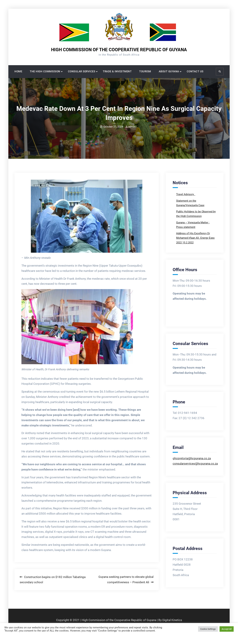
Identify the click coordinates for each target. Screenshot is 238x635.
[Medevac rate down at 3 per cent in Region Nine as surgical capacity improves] (86, 216)
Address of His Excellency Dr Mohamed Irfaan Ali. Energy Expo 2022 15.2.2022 (195, 238)
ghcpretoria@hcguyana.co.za (192, 458)
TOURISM (145, 71)
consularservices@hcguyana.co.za (195, 463)
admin (131, 126)
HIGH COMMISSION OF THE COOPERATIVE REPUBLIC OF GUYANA (119, 49)
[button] (86, 216)
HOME (18, 71)
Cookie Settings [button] (208, 629)
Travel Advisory (185, 194)
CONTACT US (195, 71)
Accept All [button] (227, 629)
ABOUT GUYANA (169, 71)
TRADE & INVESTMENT (117, 71)
